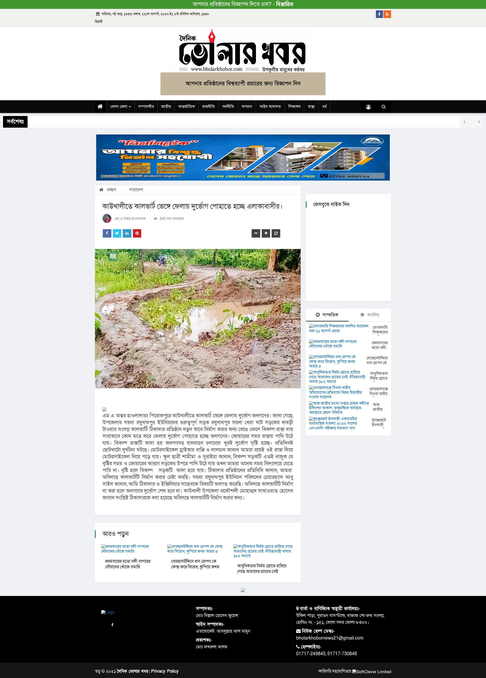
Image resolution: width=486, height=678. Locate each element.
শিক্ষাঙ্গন (294, 106)
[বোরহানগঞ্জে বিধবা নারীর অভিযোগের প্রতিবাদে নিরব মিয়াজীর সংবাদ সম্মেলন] (339, 392)
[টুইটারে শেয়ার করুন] (117, 233)
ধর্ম (324, 106)
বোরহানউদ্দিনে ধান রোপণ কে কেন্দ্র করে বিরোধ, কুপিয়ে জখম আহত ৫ (195, 566)
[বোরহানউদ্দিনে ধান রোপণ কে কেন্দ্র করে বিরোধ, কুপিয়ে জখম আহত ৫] (338, 362)
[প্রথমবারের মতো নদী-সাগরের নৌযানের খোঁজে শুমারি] (340, 344)
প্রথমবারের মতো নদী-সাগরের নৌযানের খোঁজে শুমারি (127, 564)
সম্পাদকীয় (146, 106)
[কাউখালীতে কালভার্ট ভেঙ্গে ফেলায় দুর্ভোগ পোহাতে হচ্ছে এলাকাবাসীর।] (198, 318)
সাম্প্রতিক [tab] (329, 315)
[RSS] (387, 14)
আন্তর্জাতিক (186, 106)
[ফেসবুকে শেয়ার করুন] (107, 233)
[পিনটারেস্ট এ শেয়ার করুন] (137, 233)
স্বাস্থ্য (311, 106)
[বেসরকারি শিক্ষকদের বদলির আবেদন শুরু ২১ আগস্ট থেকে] (341, 328)
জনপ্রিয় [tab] (372, 315)
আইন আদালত (270, 106)
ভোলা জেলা (118, 106)
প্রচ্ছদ (111, 190)
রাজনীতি (208, 106)
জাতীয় (166, 106)
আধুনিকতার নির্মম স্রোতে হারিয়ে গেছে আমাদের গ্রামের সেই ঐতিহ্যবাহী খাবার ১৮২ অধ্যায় (262, 571)
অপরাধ (246, 106)
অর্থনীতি (228, 106)
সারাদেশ (136, 190)
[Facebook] (379, 14)
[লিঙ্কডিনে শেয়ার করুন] (127, 233)
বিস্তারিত (284, 4)
